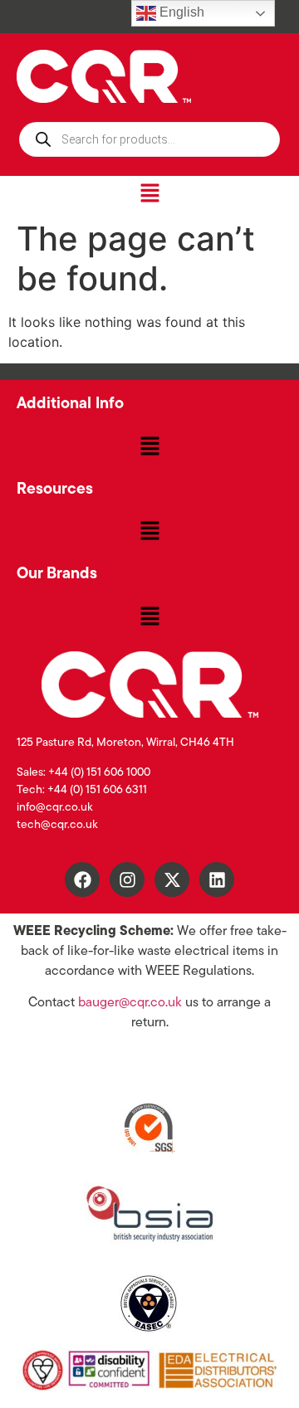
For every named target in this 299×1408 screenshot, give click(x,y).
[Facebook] (82, 879)
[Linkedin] (216, 879)
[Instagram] (127, 879)
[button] (149, 194)
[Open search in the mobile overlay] (149, 139)
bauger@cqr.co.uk (130, 1003)
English (180, 12)
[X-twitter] (171, 879)
